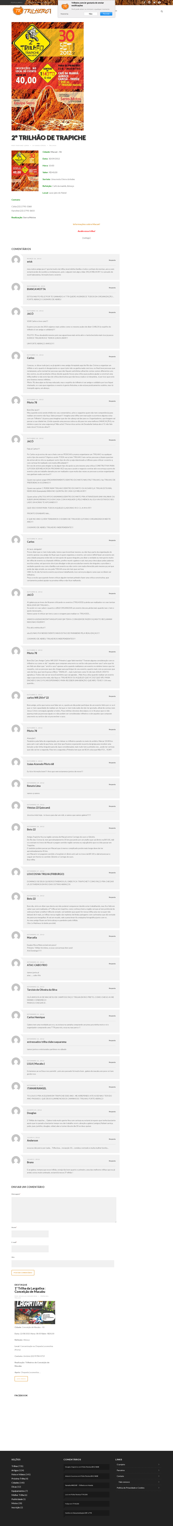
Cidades (15, 1482)
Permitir (106, 14)
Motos (14, 1503)
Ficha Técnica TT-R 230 (79, 1494)
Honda (90, 1485)
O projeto (121, 1464)
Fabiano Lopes (22, 145)
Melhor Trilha (17, 1495)
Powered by (65, 14)
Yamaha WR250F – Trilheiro (75, 1485)
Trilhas (52, 145)
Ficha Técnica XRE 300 (40, 2)
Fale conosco (124, 1482)
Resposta (112, 260)
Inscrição (15, 1507)
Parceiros (121, 1470)
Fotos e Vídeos (18, 1474)
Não (90, 14)
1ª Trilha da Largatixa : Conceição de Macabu (30, 1289)
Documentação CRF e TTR (82, 1513)
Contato (120, 1476)
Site (12, 1257)
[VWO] (71, 14)
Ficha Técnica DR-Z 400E (90, 1467)
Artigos (15, 1470)
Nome (14, 1227)
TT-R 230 (76, 1504)
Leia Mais (21, 1379)
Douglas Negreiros (28, 1296)
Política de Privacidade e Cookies (130, 1488)
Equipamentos (18, 1491)
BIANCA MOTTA (36, 289)
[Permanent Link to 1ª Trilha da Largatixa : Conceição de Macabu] (35, 1312)
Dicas (14, 1486)
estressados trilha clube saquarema (46, 1041)
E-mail (14, 1242)
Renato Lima (34, 785)
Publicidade (17, 1499)
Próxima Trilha (18, 1478)
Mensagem (15, 1194)
